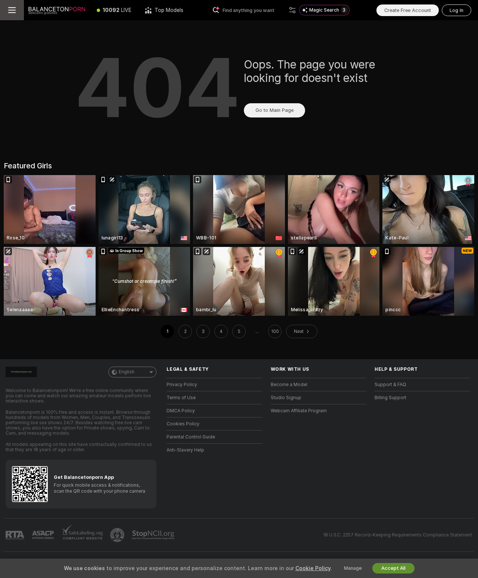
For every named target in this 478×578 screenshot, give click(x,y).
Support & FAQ (390, 384)
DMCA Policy (181, 410)
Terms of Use (181, 397)
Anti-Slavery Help (185, 450)
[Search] (292, 10)
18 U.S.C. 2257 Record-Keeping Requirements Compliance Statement (397, 535)
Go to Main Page (274, 110)
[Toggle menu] (12, 10)
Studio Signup (286, 397)
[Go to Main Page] (57, 10)
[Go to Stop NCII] (154, 534)
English (126, 371)
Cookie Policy (312, 568)
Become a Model (289, 384)
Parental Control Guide (191, 437)
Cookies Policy (183, 423)
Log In (456, 10)
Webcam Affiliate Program (299, 410)
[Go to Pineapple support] (118, 535)
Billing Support (390, 397)
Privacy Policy (182, 384)
